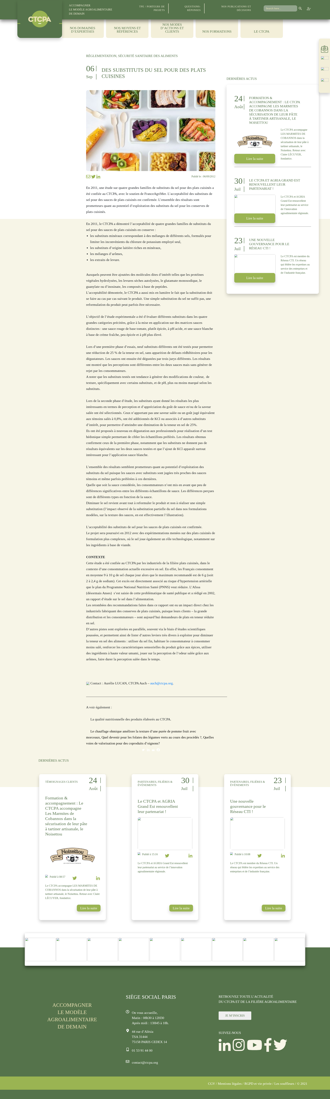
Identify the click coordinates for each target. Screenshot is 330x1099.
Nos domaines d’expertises (82, 29)
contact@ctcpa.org (145, 1062)
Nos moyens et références (127, 29)
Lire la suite (254, 159)
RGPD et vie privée (258, 1083)
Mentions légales (230, 1083)
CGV (211, 1083)
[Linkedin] (148, 750)
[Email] (153, 750)
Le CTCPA (261, 31)
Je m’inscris (235, 1015)
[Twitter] (143, 750)
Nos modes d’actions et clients (172, 28)
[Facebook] (158, 750)
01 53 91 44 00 (142, 1050)
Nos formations (217, 31)
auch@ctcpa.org (161, 683)
